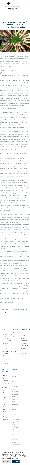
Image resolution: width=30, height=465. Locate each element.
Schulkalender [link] (24, 343)
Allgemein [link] (19, 309)
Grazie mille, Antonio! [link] (5, 378)
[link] (11, 6)
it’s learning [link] (24, 338)
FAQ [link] (22, 356)
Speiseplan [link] (24, 340)
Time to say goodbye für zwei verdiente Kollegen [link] (5, 410)
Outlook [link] (23, 335)
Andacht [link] (24, 309)
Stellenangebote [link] (15, 337)
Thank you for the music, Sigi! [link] (5, 392)
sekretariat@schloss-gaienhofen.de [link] (7, 352)
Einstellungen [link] (6, 461)
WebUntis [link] (23, 333)
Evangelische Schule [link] (7, 312)
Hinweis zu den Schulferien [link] (24, 350)
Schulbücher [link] (24, 345)
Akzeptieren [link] (16, 461)
